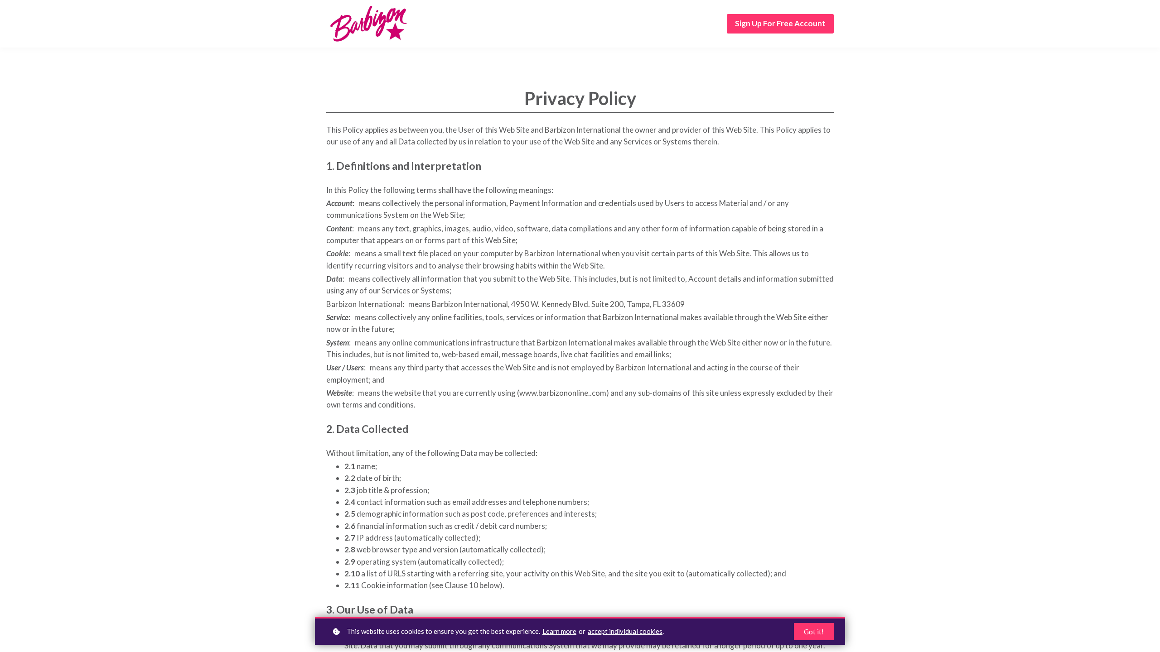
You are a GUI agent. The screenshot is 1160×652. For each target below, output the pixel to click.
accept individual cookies (625, 631)
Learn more (559, 631)
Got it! (814, 632)
